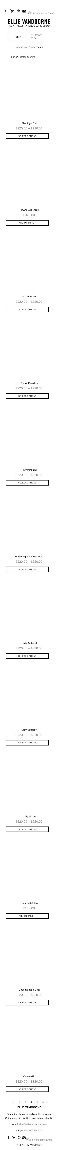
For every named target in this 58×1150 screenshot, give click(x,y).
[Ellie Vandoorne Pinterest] (19, 13)
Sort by (14, 57)
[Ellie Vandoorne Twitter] (12, 13)
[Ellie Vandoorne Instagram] (25, 13)
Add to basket (27, 223)
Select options (27, 136)
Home (17, 47)
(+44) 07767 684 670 (31, 1130)
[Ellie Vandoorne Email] (41, 13)
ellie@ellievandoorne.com (33, 1124)
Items (35, 35)
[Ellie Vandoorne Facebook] (6, 13)
